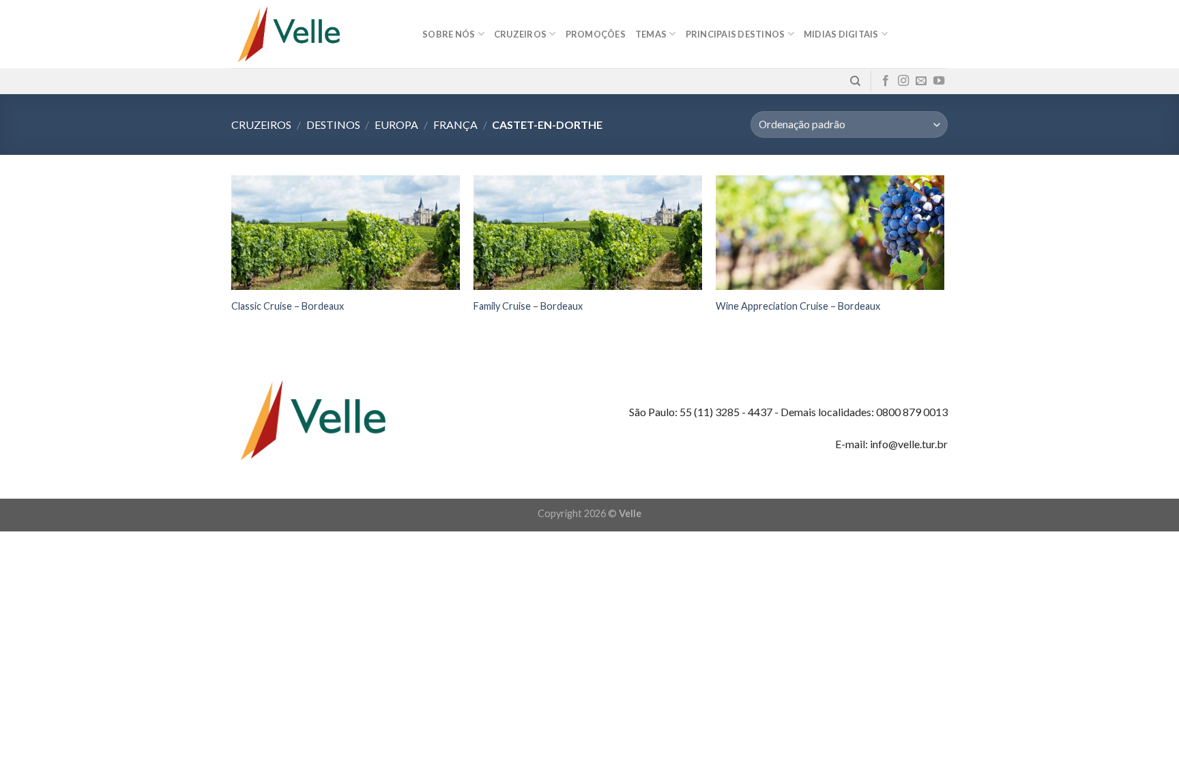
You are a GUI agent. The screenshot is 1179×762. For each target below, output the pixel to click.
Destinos (333, 124)
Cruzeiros (261, 124)
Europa (396, 124)
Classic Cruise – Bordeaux (287, 306)
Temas (651, 34)
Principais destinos (735, 34)
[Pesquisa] (855, 81)
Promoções (596, 34)
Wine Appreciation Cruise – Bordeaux (798, 306)
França (455, 124)
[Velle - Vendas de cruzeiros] (316, 34)
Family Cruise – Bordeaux (528, 306)
